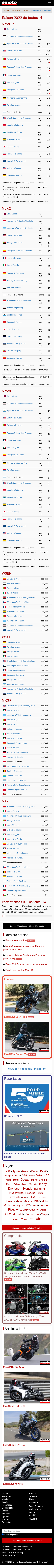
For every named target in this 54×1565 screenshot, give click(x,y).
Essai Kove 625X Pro (16, 940)
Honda (27, 1188)
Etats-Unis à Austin (14, 50)
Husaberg (39, 1188)
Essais (9, 979)
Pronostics (6, 1522)
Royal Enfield (39, 1179)
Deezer (32, 1514)
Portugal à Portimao (14, 59)
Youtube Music (35, 1509)
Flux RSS (33, 1518)
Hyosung (30, 1193)
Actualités (6, 1496)
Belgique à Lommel (14, 771)
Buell (31, 1175)
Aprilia (16, 1171)
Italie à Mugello (13, 82)
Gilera (17, 1184)
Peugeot (44, 1205)
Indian (40, 1192)
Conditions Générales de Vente (16, 1549)
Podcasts (6, 1513)
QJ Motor (24, 1209)
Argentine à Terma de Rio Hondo (20, 43)
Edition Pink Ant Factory (12, 1552)
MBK (37, 1201)
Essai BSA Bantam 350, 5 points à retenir (26, 964)
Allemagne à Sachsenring (17, 98)
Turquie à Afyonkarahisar (17, 789)
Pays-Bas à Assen (14, 105)
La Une (5, 1493)
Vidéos (5, 1510)
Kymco (41, 1197)
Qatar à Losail (12, 29)
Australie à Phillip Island (16, 161)
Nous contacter (8, 1555)
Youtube (13, 1068)
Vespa (44, 1214)
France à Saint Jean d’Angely (18, 785)
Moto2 (6, 208)
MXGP (6, 700)
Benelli (26, 1171)
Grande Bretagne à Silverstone (19, 118)
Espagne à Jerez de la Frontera (19, 67)
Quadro (33, 1209)
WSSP (6, 636)
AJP (8, 1171)
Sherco (43, 1209)
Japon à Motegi (13, 146)
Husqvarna (16, 1193)
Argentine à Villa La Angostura (19, 715)
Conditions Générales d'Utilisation (17, 1546)
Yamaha (36, 1218)
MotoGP (8, 23)
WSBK (6, 573)
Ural (38, 1214)
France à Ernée (13, 747)
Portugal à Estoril (13, 588)
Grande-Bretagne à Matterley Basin (21, 705)
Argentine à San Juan (15, 620)
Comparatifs (13, 1235)
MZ (28, 1205)
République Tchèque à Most (18, 602)
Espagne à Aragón (14, 139)
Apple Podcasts (36, 1506)
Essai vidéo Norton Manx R (19, 970)
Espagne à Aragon (14, 578)
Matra (28, 1201)
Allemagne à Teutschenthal (17, 752)
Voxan (24, 1218)
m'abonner (46, 10)
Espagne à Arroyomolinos (17, 743)
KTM (32, 1197)
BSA (24, 1175)
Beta (34, 1171)
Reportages (12, 1078)
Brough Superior (12, 1175)
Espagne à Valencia (14, 175)
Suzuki (10, 1213)
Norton (35, 1205)
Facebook (26, 1068)
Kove (24, 1197)
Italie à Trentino (13, 724)
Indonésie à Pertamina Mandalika (20, 36)
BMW (43, 1170)
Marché (5, 1499)
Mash (20, 1201)
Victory (16, 1218)
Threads (32, 1499)
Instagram (40, 1068)
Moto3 (6, 390)
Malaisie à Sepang (14, 168)
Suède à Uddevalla (14, 775)
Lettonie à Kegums (14, 729)
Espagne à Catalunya (15, 89)
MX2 (5, 801)
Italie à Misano (12, 592)
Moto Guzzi (29, 1184)
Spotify (32, 1511)
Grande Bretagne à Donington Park (21, 597)
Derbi (16, 1179)
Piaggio (13, 1209)
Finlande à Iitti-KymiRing (16, 780)
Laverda (10, 1201)
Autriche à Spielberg (15, 125)
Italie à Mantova (13, 710)
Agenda (5, 1516)
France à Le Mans (14, 75)
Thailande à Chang (14, 153)
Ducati (24, 1179)
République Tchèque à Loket (18, 766)
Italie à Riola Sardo (14, 738)
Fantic (9, 1184)
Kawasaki (14, 1197)
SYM (20, 1214)
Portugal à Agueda (14, 719)
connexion (36, 10)
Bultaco (40, 1175)
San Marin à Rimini (14, 132)
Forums (5, 1519)
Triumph (29, 1214)
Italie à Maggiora (13, 733)
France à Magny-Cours (16, 606)
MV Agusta (18, 1205)
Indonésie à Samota (15, 757)
